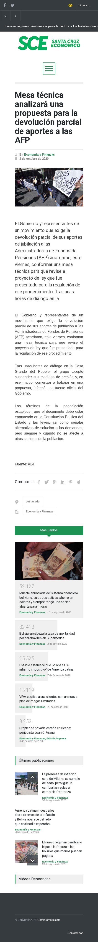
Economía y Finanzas (39, 154)
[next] (32, 860)
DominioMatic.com (48, 920)
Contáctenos (75, 933)
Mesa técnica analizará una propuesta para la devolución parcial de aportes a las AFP (48, 117)
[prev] (32, 777)
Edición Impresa (56, 738)
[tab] (49, 532)
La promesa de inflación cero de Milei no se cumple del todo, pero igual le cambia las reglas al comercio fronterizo (61, 783)
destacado (32, 501)
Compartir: (24, 482)
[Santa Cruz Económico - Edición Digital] (49, 47)
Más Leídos (49, 530)
